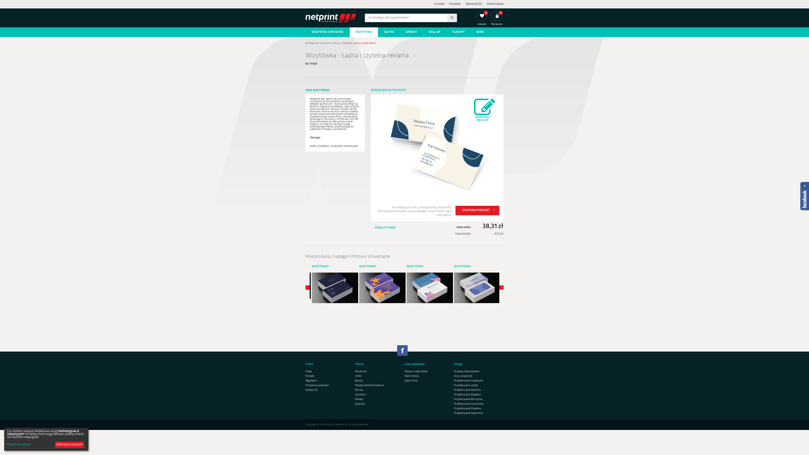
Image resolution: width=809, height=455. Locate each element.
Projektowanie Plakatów (467, 394)
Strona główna (312, 43)
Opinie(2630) (474, 4)
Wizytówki (363, 32)
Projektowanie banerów (467, 390)
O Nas (308, 371)
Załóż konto (411, 381)
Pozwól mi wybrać (18, 444)
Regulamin (311, 381)
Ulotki (389, 32)
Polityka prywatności (317, 385)
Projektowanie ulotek (466, 385)
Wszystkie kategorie (328, 32)
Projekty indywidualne (466, 371)
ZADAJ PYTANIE (385, 227)
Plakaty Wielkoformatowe (369, 385)
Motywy (335, 43)
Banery (411, 32)
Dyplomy (360, 404)
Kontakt (439, 4)
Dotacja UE (311, 390)
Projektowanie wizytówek (468, 381)
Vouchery (360, 394)
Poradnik (455, 4)
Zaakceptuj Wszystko (69, 444)
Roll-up (435, 32)
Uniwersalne (346, 43)
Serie (480, 32)
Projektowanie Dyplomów (468, 413)
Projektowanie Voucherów (469, 404)
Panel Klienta (495, 4)
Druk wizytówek (463, 376)
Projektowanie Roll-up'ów (468, 399)
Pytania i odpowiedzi (416, 371)
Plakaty (458, 32)
